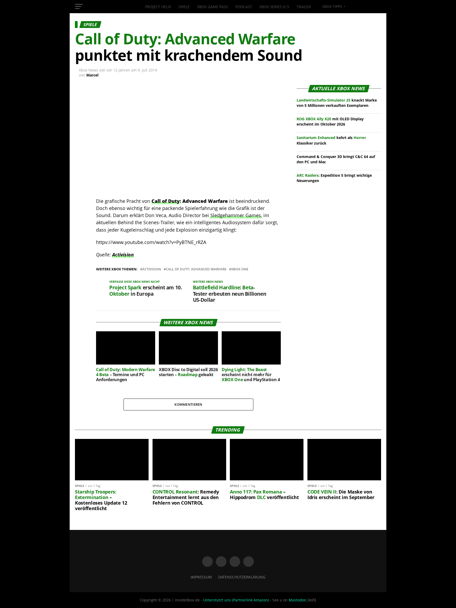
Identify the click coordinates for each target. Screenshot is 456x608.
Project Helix (158, 6)
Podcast (243, 6)
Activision (123, 254)
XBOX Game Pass (212, 6)
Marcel (92, 75)
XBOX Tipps (331, 6)
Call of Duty (165, 201)
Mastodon (297, 599)
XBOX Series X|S (274, 6)
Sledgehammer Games (235, 215)
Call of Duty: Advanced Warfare (196, 269)
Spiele (184, 6)
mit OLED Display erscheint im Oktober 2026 (330, 121)
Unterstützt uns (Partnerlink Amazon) (236, 599)
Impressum (201, 577)
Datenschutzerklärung (241, 577)
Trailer (304, 6)
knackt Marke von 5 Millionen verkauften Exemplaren (337, 103)
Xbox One (239, 269)
